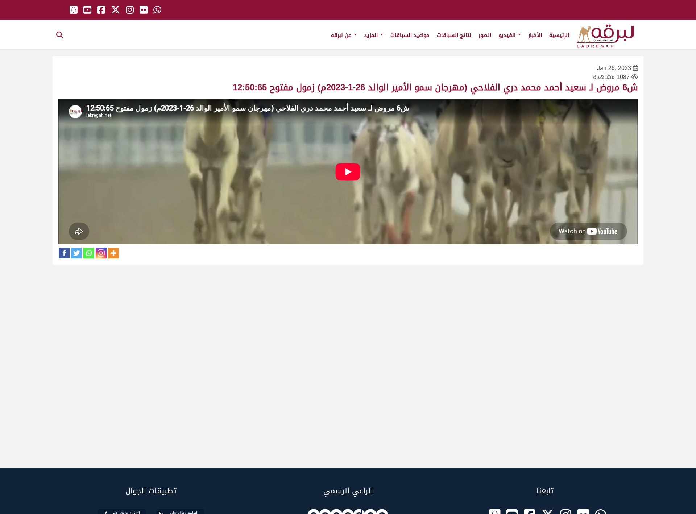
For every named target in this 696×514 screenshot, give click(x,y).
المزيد (372, 35)
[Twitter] (76, 253)
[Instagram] (101, 253)
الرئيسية (559, 35)
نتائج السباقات (454, 35)
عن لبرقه (342, 35)
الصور (484, 35)
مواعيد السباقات (410, 35)
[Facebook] (64, 253)
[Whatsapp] (88, 253)
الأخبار (535, 35)
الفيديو (507, 35)
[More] (113, 253)
